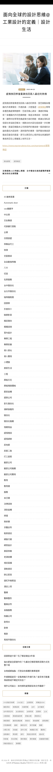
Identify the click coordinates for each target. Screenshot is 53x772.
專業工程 (8, 338)
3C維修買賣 (9, 197)
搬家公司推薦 (10, 468)
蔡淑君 (15, 734)
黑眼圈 (18, 743)
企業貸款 (30, 702)
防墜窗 (6, 739)
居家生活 (8, 368)
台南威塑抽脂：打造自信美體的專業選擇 (22, 671)
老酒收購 (8, 557)
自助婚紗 (7, 734)
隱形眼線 (24, 739)
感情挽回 (21, 89)
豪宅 (22, 734)
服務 (6, 492)
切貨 (6, 273)
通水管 (41, 734)
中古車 (7, 214)
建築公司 (8, 397)
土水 (45, 711)
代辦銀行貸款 (10, 226)
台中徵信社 (9, 285)
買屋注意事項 (31, 734)
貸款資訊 (8, 569)
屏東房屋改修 (17, 716)
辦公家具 (8, 574)
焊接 (6, 515)
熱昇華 (7, 521)
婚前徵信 (8, 321)
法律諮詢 (8, 504)
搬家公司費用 (10, 474)
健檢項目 (7, 707)
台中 (33, 707)
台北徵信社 (20, 711)
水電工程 (7, 730)
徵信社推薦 (9, 421)
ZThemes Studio (19, 763)
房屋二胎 (8, 450)
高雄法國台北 (8, 743)
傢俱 (6, 250)
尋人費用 (8, 356)
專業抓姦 (8, 344)
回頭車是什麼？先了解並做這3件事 (19, 656)
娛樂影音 (8, 315)
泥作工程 (24, 730)
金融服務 (8, 610)
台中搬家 (41, 707)
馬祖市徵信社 (10, 639)
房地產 (7, 445)
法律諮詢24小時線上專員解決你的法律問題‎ (14, 172)
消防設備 (8, 509)
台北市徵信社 (10, 291)
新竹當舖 (33, 725)
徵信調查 (7, 161)
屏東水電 (28, 716)
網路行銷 (8, 539)
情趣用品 (8, 427)
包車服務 (8, 279)
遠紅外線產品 (10, 580)
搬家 (16, 725)
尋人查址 (8, 350)
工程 (6, 374)
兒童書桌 (8, 256)
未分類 (7, 498)
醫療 (6, 592)
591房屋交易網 (9, 702)
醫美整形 (8, 598)
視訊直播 (8, 563)
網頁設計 (8, 545)
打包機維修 (7, 725)
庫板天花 (8, 380)
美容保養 (8, 551)
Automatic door (11, 202)
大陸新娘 (7, 716)
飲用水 (7, 622)
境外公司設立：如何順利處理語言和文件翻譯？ (25, 686)
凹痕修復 (25, 707)
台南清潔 (30, 711)
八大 (6, 267)
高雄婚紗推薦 (44, 739)
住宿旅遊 (8, 238)
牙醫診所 (8, 527)
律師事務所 (9, 409)
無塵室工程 (34, 730)
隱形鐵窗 (33, 739)
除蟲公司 (8, 616)
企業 (6, 232)
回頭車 (7, 303)
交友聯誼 (8, 220)
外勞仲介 (8, 309)
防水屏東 (14, 739)
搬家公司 (8, 462)
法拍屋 (15, 730)
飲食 (6, 628)
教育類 (7, 486)
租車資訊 (8, 533)
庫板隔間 (7, 721)
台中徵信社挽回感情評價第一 (38, 172)
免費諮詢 (16, 707)
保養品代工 (9, 244)
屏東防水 (38, 716)
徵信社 (7, 415)
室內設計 (8, 332)
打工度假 (8, 456)
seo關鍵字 (8, 208)
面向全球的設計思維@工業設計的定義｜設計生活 (26, 22)
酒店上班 (8, 586)
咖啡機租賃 (9, 297)
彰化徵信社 (9, 403)
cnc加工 (20, 702)
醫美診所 (8, 604)
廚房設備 (8, 391)
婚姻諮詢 (8, 326)
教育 (6, 480)
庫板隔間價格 (10, 385)
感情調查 (8, 439)
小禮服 (7, 362)
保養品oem (40, 702)
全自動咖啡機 (10, 262)
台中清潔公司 (8, 711)
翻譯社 (43, 730)
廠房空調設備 (17, 721)
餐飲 (6, 633)
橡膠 (40, 725)
